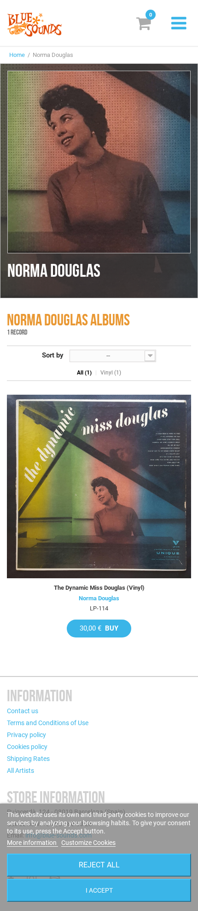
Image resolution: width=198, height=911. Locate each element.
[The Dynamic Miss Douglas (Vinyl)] (99, 486)
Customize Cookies (88, 842)
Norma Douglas (99, 598)
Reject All (99, 865)
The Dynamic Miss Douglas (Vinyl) (99, 587)
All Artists (20, 770)
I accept (99, 890)
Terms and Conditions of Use (47, 723)
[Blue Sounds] (34, 24)
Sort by (53, 355)
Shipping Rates (28, 758)
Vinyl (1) (110, 372)
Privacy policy (26, 734)
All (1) (84, 372)
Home (17, 54)
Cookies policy (27, 746)
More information (32, 842)
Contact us (22, 711)
